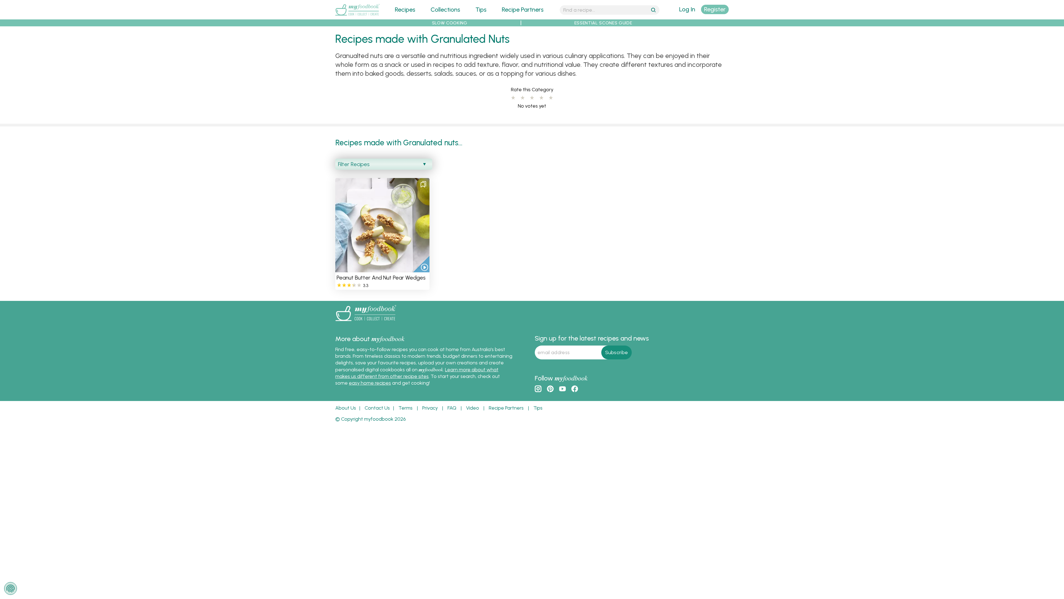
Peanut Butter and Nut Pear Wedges (381, 277)
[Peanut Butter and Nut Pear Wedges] (382, 269)
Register (715, 9)
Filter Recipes (354, 164)
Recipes (405, 9)
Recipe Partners (523, 9)
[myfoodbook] (365, 322)
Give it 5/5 (551, 98)
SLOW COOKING (449, 23)
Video (472, 408)
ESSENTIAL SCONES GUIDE (603, 23)
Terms (405, 408)
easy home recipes (370, 383)
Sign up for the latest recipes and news (592, 338)
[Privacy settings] (10, 588)
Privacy (430, 408)
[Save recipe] (423, 184)
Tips (481, 9)
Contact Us (377, 408)
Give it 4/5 (541, 98)
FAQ (451, 408)
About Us (345, 408)
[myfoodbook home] (357, 16)
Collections (445, 9)
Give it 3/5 (532, 98)
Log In (687, 9)
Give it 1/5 (513, 98)
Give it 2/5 (523, 98)
